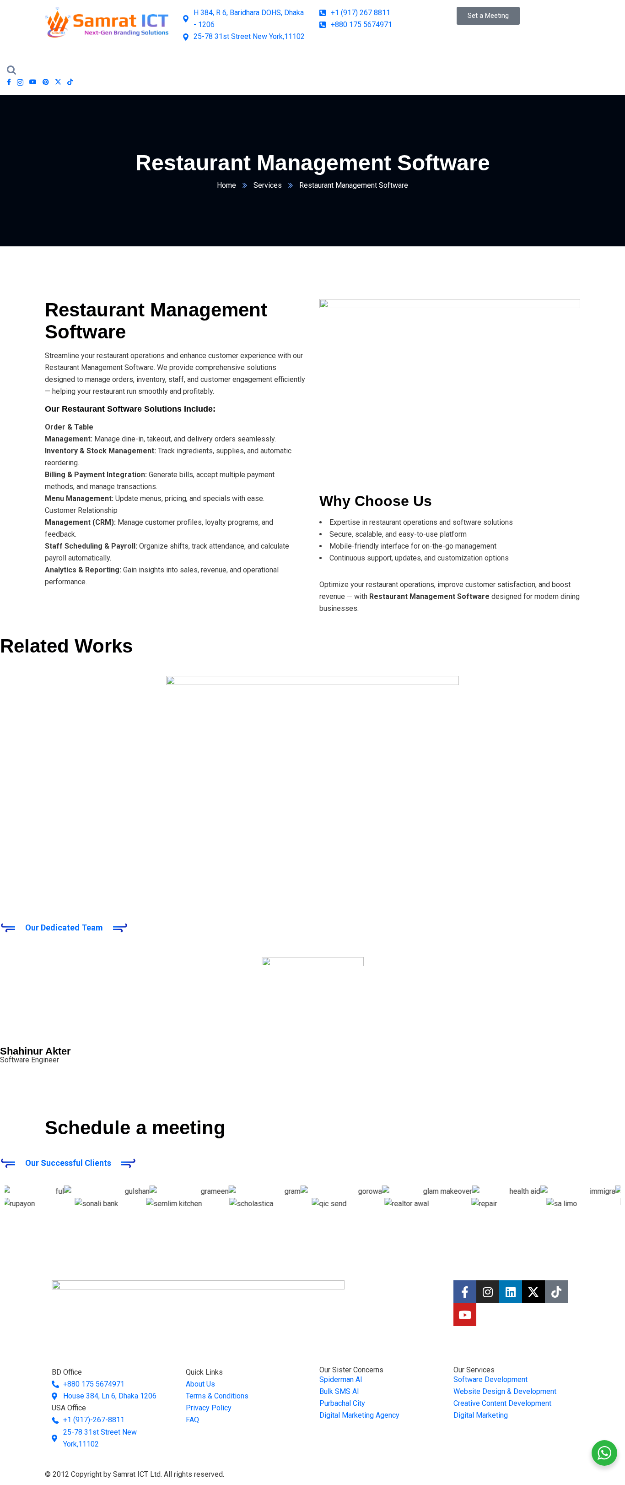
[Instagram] (487, 1291)
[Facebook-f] (464, 1291)
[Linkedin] (510, 1291)
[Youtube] (464, 1314)
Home (226, 185)
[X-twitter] (533, 1291)
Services (267, 185)
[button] (312, 889)
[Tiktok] (556, 1291)
